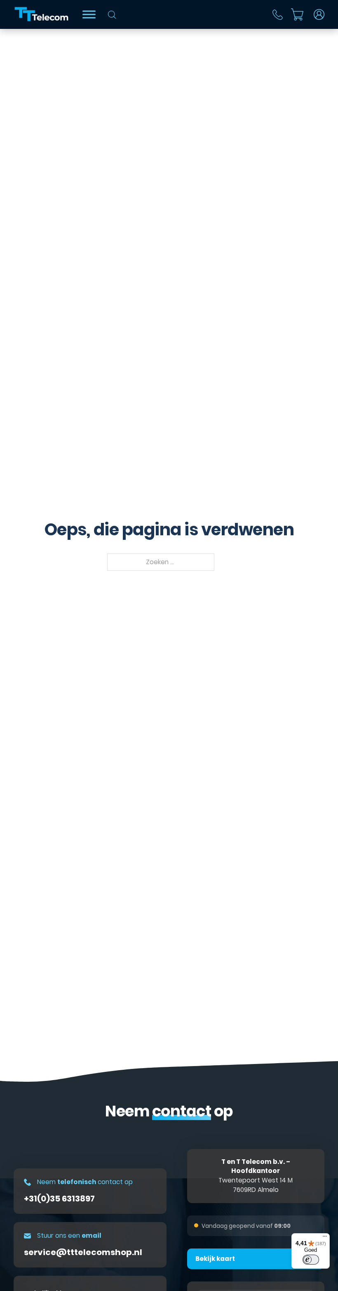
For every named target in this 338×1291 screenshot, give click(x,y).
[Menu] (325, 1238)
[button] (256, 1258)
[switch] (311, 1260)
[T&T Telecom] (42, 14)
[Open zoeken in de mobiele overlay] (112, 15)
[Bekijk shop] (89, 14)
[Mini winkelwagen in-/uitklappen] (297, 14)
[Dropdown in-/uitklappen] (319, 14)
